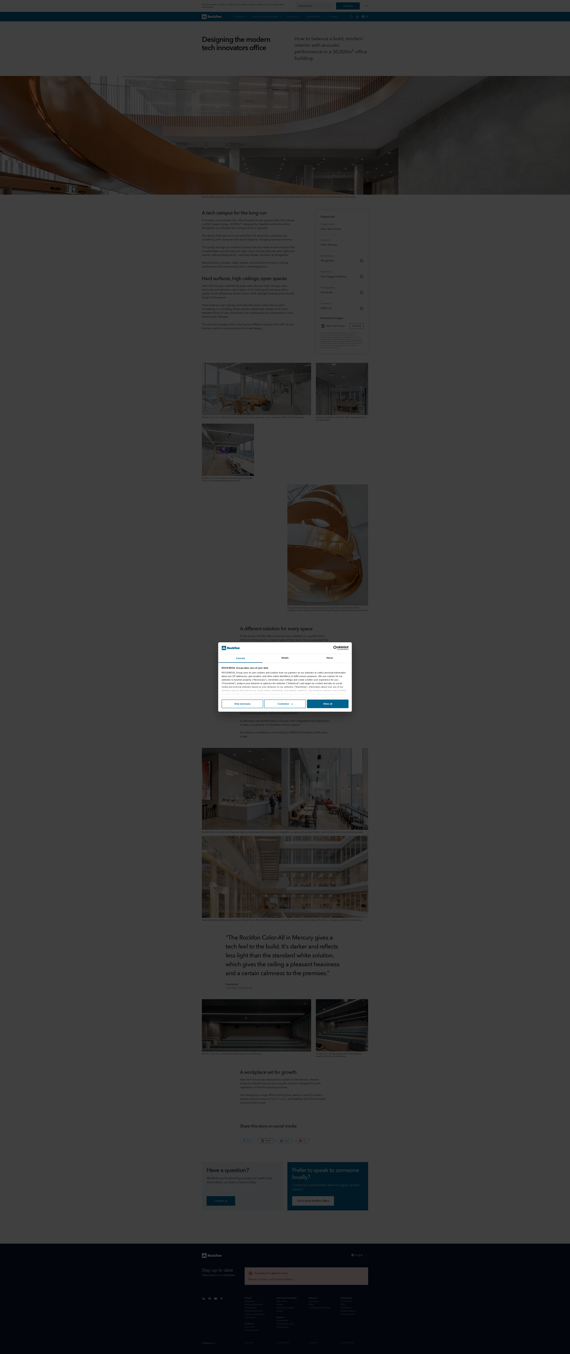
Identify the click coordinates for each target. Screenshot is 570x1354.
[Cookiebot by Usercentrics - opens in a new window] (336, 648)
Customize (283, 704)
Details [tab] (285, 658)
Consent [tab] (240, 658)
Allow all (327, 704)
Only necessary (242, 704)
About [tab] (329, 658)
